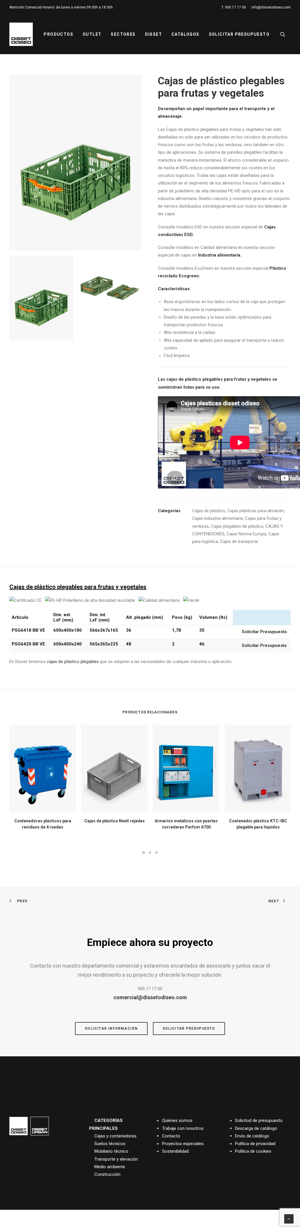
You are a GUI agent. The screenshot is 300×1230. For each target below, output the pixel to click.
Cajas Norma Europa (246, 534)
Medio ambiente (109, 1166)
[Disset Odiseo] (21, 34)
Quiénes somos (177, 1120)
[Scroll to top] (289, 1218)
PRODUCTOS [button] (58, 34)
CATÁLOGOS (185, 34)
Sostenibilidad (175, 1151)
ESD (187, 234)
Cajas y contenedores (115, 1136)
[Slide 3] (156, 852)
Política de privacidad (255, 1143)
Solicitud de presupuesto (259, 1120)
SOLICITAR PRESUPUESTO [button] (189, 1028)
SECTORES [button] (123, 34)
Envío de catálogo (252, 1136)
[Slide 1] (41, 298)
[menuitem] (234, 7)
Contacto (171, 1136)
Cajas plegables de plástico (237, 526)
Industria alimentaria (219, 255)
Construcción (107, 1174)
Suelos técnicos (109, 1143)
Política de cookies (253, 1151)
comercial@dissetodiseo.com (150, 997)
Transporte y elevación (116, 1159)
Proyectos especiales (183, 1143)
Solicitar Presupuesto (239, 34)
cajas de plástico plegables (73, 661)
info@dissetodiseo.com (271, 7)
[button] (285, 34)
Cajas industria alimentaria (217, 518)
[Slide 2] (110, 288)
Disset (153, 34)
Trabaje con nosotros (183, 1128)
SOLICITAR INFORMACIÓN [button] (111, 1028)
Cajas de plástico (208, 510)
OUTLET (92, 34)
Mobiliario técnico (111, 1151)
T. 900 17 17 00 (233, 7)
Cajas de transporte (239, 541)
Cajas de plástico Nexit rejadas (114, 821)
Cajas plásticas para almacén (255, 510)
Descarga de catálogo (256, 1128)
